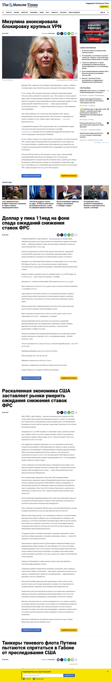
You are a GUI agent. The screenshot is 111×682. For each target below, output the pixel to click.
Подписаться (55, 351)
